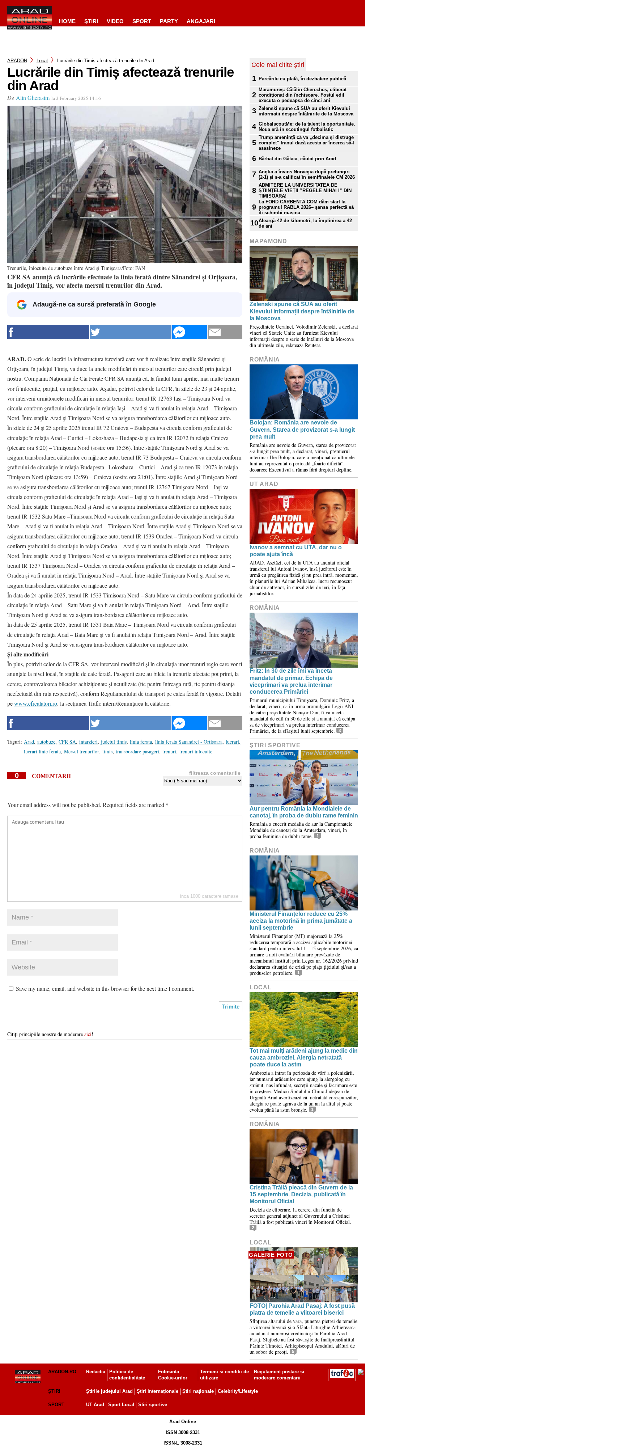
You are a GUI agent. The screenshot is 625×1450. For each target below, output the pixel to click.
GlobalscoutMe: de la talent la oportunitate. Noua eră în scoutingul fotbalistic (307, 126)
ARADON (17, 60)
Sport (141, 21)
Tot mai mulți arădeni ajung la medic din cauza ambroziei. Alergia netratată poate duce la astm (304, 1058)
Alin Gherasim (33, 97)
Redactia (95, 1371)
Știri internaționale (157, 1391)
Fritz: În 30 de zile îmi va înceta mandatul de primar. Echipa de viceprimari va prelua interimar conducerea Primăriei (291, 681)
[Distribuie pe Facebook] (48, 332)
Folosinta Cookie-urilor (172, 1375)
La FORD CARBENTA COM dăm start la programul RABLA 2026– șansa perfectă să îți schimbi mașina (306, 207)
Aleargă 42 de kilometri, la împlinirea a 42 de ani (305, 223)
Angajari (201, 21)
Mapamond (268, 241)
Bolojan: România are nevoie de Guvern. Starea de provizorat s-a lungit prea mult (302, 429)
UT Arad (264, 484)
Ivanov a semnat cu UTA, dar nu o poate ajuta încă (296, 550)
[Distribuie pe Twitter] (130, 332)
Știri (54, 1391)
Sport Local (121, 1404)
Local (42, 60)
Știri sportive (152, 1404)
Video (115, 21)
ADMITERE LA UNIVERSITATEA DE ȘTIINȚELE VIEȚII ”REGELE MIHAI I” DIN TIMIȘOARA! (305, 190)
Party (169, 21)
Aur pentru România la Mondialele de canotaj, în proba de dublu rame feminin (304, 812)
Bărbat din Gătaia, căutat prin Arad (297, 158)
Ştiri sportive (275, 745)
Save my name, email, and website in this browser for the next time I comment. (105, 988)
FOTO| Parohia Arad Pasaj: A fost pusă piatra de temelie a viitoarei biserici (302, 1309)
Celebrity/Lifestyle (238, 1391)
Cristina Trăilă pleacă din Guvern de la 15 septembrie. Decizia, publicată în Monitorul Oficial (301, 1194)
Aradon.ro (62, 1371)
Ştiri (91, 21)
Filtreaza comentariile (215, 772)
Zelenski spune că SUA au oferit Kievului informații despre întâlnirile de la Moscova (306, 111)
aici (88, 1034)
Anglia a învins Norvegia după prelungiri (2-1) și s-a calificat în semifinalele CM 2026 (307, 174)
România (265, 359)
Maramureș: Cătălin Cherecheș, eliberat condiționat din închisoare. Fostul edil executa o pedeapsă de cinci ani (302, 95)
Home (67, 21)
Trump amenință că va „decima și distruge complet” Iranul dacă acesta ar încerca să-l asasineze (306, 143)
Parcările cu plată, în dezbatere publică (302, 78)
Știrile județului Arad (109, 1391)
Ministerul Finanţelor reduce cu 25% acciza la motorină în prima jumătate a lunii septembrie (301, 921)
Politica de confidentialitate (127, 1375)
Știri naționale (198, 1391)
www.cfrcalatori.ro (35, 703)
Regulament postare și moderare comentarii (279, 1375)
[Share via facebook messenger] (189, 332)
